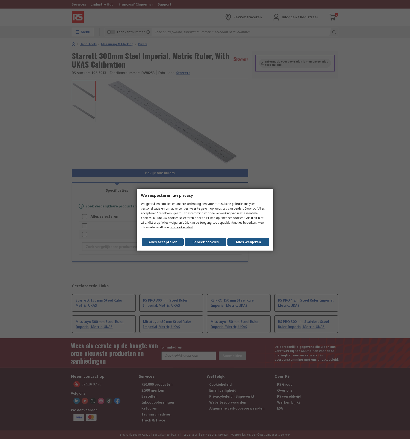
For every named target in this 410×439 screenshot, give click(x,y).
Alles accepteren (162, 242)
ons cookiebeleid (181, 227)
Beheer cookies (205, 242)
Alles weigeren (248, 242)
